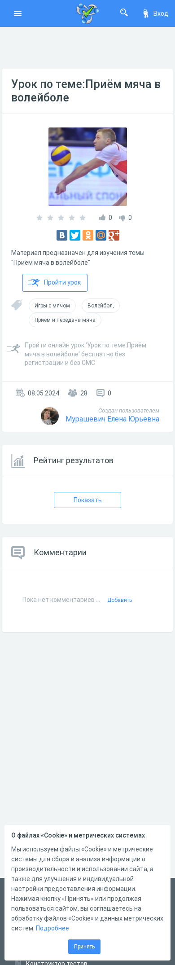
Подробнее (52, 928)
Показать (88, 500)
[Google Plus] (114, 235)
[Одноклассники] (88, 235)
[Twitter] (75, 235)
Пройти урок (62, 282)
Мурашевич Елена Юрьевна (112, 419)
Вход (160, 13)
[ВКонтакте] (62, 235)
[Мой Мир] (101, 235)
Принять (84, 946)
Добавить (119, 600)
